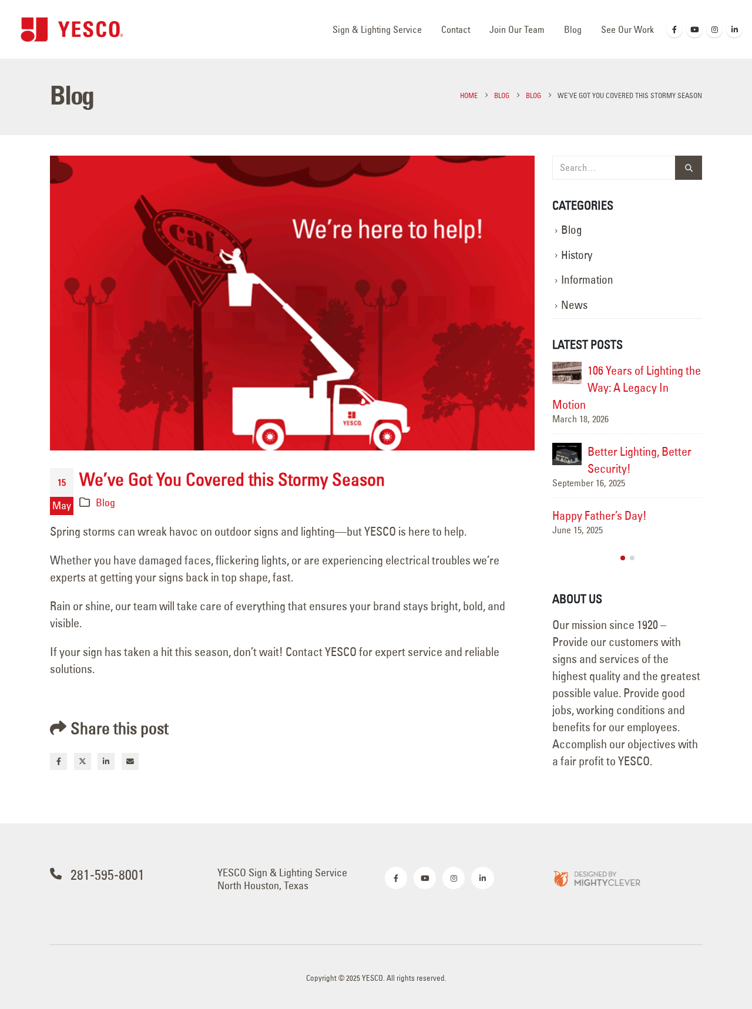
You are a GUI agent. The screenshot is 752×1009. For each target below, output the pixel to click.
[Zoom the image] (596, 877)
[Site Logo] (72, 29)
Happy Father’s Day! (599, 515)
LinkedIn (106, 761)
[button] (622, 558)
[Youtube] (694, 29)
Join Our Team (517, 29)
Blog (573, 29)
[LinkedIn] (734, 29)
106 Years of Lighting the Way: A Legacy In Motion (626, 387)
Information (587, 280)
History (576, 255)
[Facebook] (674, 29)
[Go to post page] (567, 373)
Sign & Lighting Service (377, 29)
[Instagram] (714, 29)
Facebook (58, 761)
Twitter (82, 761)
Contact (455, 29)
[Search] (688, 168)
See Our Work (627, 29)
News (574, 305)
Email (130, 761)
